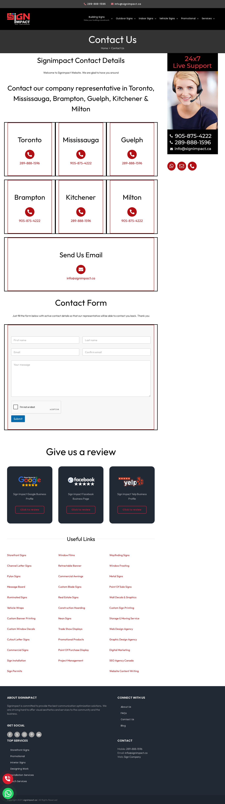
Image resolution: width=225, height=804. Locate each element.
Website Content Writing (124, 671)
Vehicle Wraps (15, 607)
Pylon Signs (13, 576)
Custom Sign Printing (121, 607)
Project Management (70, 660)
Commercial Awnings (70, 576)
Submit (18, 418)
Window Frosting (119, 565)
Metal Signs (116, 576)
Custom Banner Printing (21, 618)
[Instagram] (24, 734)
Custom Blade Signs (69, 586)
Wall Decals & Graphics (122, 597)
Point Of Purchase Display (73, 650)
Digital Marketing (119, 650)
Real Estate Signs (68, 597)
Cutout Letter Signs (18, 639)
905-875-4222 (81, 163)
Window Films (66, 555)
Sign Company (132, 756)
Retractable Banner (70, 565)
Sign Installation (16, 660)
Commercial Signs (17, 650)
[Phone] (192, 166)
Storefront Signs (16, 555)
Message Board (16, 586)
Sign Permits (14, 671)
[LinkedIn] (39, 734)
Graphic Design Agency (123, 639)
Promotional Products (71, 639)
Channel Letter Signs (19, 565)
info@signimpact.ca (128, 4)
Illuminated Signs (17, 597)
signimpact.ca (30, 800)
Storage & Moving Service (124, 618)
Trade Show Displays (70, 628)
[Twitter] (17, 734)
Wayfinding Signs (119, 555)
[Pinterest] (31, 734)
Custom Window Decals (21, 628)
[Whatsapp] (171, 166)
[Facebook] (10, 734)
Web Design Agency (121, 628)
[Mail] (181, 166)
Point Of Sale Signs (120, 586)
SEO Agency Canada (121, 660)
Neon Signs (64, 618)
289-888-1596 (96, 4)
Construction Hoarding (71, 607)
